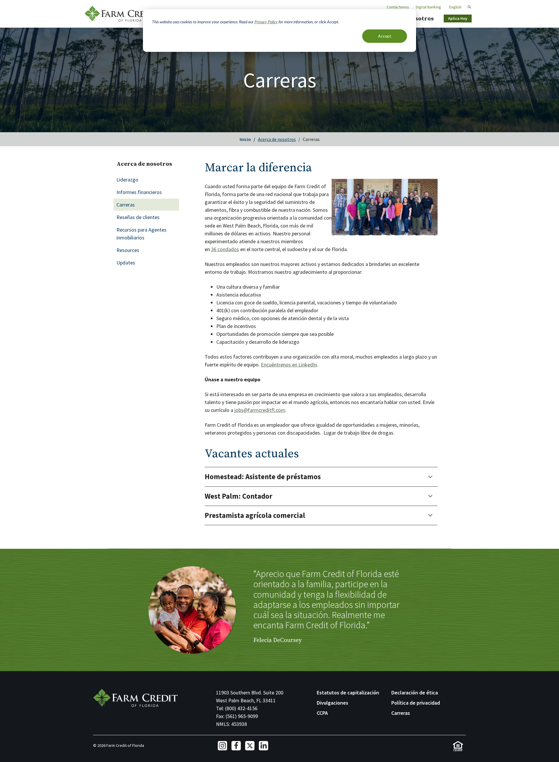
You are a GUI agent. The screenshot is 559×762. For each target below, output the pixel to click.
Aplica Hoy (457, 18)
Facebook (236, 745)
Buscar (467, 7)
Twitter (249, 745)
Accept (384, 35)
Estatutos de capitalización (348, 692)
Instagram (222, 745)
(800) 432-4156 (241, 708)
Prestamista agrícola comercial (255, 515)
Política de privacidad (415, 702)
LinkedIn (263, 745)
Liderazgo (127, 179)
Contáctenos (398, 7)
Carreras (125, 204)
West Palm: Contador (238, 496)
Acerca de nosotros (277, 139)
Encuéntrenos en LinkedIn (289, 364)
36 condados (225, 249)
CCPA (322, 713)
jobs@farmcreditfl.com (259, 410)
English (455, 7)
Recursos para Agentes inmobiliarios (141, 233)
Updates (125, 262)
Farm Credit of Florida (122, 14)
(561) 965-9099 (242, 716)
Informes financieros (139, 192)
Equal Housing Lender (458, 746)
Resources (127, 250)
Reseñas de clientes (138, 217)
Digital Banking (428, 7)
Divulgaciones (332, 702)
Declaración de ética (414, 692)
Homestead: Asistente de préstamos (263, 476)
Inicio (245, 139)
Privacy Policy (266, 21)
